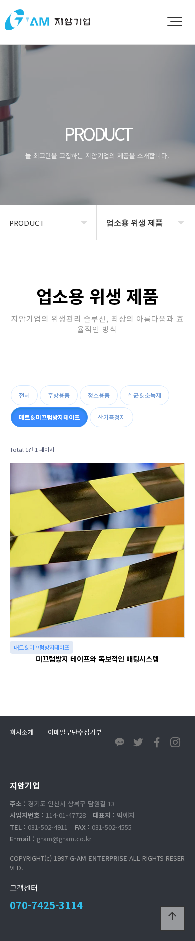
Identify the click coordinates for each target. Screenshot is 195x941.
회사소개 (22, 732)
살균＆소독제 (145, 395)
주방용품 (59, 395)
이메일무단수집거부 (75, 732)
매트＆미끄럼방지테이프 (49, 417)
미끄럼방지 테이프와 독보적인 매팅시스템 (97, 658)
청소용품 (99, 395)
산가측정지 (112, 417)
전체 (24, 395)
